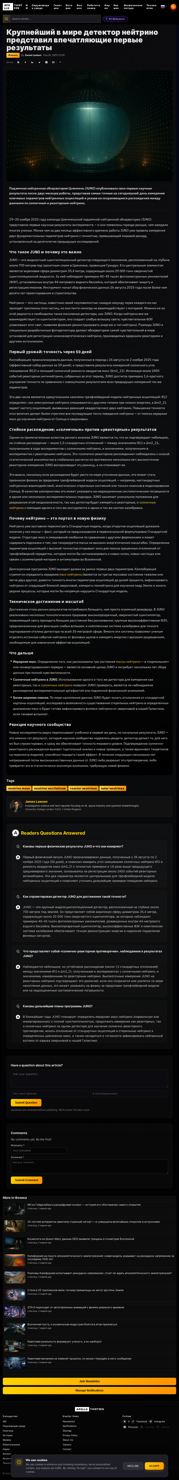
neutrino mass (19, 788)
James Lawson (33, 55)
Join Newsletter (89, 1381)
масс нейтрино (70, 574)
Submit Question (26, 1102)
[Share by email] (53, 62)
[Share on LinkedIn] (32, 62)
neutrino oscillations (50, 788)
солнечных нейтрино (56, 685)
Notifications (70, 1426)
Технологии (151, 6)
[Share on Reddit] (39, 62)
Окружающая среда (40, 6)
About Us (68, 1439)
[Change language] (164, 6)
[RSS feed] (173, 6)
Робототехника (93, 6)
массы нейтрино (128, 662)
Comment (17, 1157)
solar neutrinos (112, 788)
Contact (67, 1449)
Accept (154, 1466)
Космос (116, 6)
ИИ (27, 6)
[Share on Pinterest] (46, 62)
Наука (107, 6)
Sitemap (67, 1430)
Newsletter (69, 1421)
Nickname (17, 1145)
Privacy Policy (70, 1435)
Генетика (58, 6)
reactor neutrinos (83, 788)
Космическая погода (133, 6)
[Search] (6, 19)
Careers (67, 1444)
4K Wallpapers (117, 19)
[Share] (60, 62)
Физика (79, 6)
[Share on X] (18, 62)
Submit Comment (26, 1180)
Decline (133, 1466)
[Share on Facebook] (25, 62)
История (69, 6)
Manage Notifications (89, 1390)
